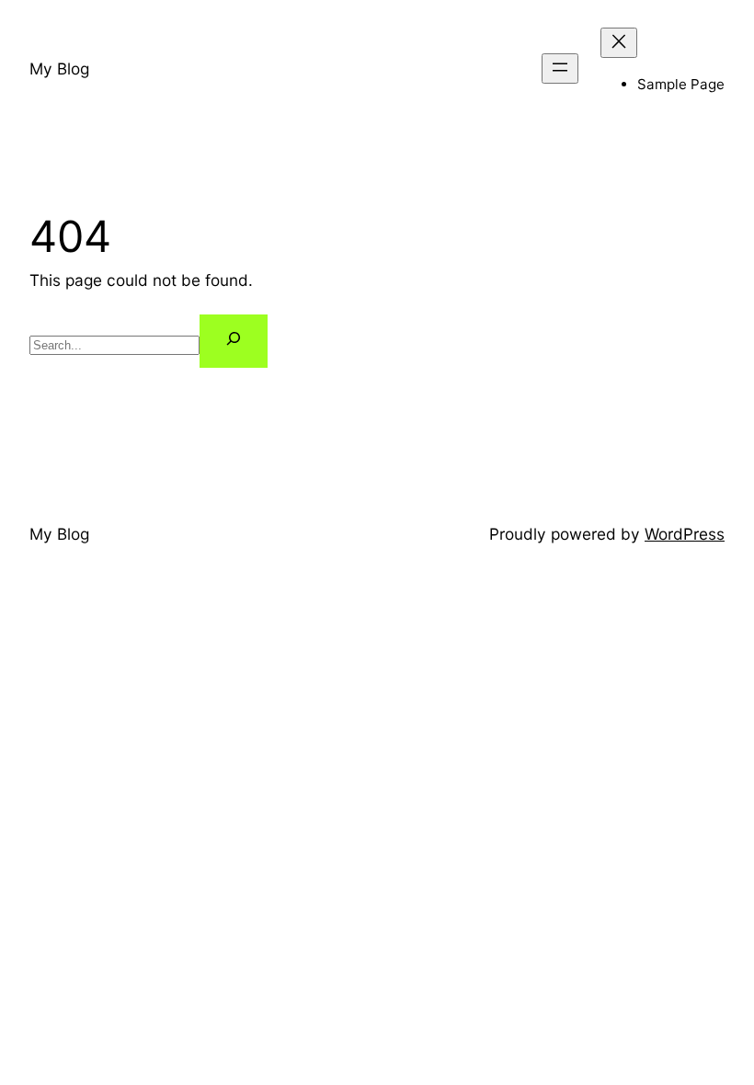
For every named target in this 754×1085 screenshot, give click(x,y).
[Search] (234, 341)
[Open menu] (560, 68)
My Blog (59, 68)
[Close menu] (618, 43)
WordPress (685, 533)
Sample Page (681, 84)
